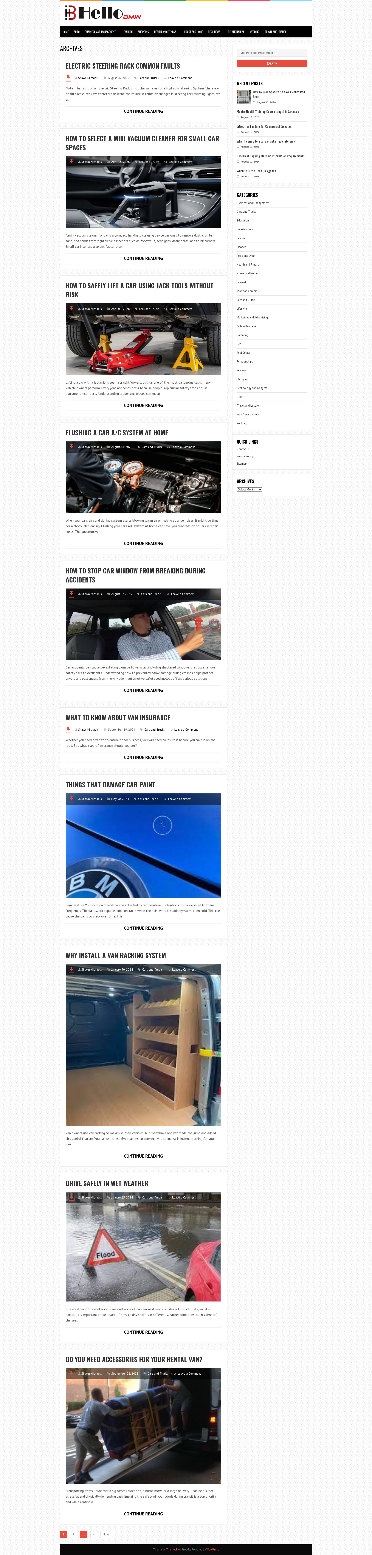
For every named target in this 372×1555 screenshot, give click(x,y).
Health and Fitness (165, 31)
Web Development (248, 414)
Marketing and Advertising (252, 317)
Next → (108, 1534)
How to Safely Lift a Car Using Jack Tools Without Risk (140, 290)
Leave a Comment (180, 78)
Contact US (243, 449)
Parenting (242, 335)
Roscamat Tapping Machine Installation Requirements (270, 156)
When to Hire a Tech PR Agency (256, 170)
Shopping (143, 31)
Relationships (236, 31)
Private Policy (245, 456)
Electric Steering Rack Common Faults (123, 66)
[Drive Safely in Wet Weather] (143, 1247)
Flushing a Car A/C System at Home (117, 432)
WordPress (212, 1549)
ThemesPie (173, 1549)
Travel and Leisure (275, 31)
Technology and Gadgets (252, 388)
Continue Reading (153, 112)
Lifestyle (242, 308)
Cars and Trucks (148, 78)
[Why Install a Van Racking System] (143, 1045)
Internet (241, 282)
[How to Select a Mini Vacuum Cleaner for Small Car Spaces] (143, 192)
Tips (239, 397)
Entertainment (245, 229)
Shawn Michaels (88, 78)
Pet (239, 344)
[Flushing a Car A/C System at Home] (143, 477)
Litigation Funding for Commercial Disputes (264, 126)
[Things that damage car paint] (143, 845)
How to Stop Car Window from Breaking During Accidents (136, 575)
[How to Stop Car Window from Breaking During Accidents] (143, 624)
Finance (241, 247)
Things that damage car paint (110, 784)
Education (243, 220)
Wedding (254, 31)
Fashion (128, 31)
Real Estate (243, 353)
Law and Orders (246, 300)
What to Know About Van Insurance (118, 717)
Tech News (214, 31)
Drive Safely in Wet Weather (107, 1183)
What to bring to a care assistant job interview (266, 141)
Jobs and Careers (247, 291)
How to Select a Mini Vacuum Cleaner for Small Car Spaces (142, 143)
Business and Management (100, 31)
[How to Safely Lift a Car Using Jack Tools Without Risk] (143, 339)
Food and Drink (246, 256)
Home (66, 31)
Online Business (246, 326)
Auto (77, 31)
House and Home (193, 31)
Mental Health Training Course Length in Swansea (268, 111)
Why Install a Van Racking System (116, 955)
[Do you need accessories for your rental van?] (143, 1426)
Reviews (241, 370)
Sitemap (242, 464)
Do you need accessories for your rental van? (134, 1359)
